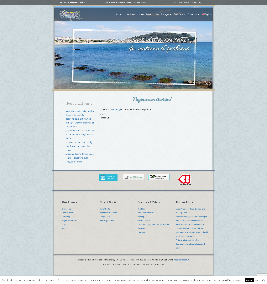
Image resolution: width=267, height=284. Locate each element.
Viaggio (65, 224)
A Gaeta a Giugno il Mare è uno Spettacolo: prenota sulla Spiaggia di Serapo (79, 158)
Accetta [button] (249, 280)
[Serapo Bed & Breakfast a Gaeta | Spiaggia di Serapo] (70, 14)
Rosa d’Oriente (68, 213)
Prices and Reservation (147, 213)
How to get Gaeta (107, 220)
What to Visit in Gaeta (108, 213)
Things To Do (105, 217)
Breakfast (141, 209)
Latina (193, 2)
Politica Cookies (144, 220)
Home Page (115, 109)
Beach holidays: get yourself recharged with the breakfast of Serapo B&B (79, 122)
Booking (141, 217)
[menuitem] (118, 14)
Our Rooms (66, 209)
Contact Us (142, 232)
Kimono (65, 228)
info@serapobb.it (181, 259)
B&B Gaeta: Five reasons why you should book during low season (78, 146)
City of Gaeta (183, 2)
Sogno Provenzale (69, 220)
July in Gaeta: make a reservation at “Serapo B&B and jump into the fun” (80, 134)
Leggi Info (260, 280)
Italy (199, 2)
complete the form (140, 2)
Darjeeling (66, 217)
